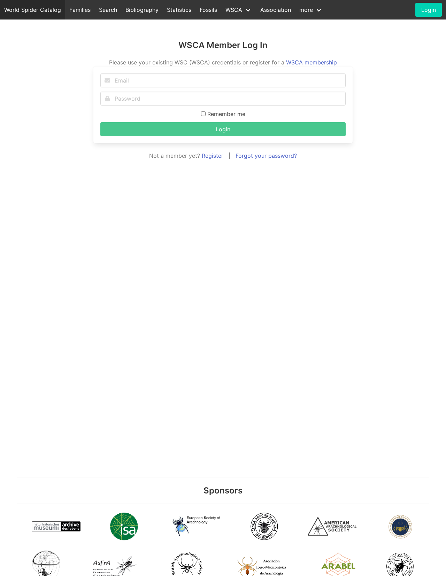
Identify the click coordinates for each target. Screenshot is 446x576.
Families (80, 9)
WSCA (233, 9)
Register (212, 155)
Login (223, 129)
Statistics (179, 9)
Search (108, 9)
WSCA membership (311, 62)
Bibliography (142, 9)
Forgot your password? (266, 155)
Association (275, 9)
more (306, 9)
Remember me (225, 113)
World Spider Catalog (32, 9)
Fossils (208, 9)
